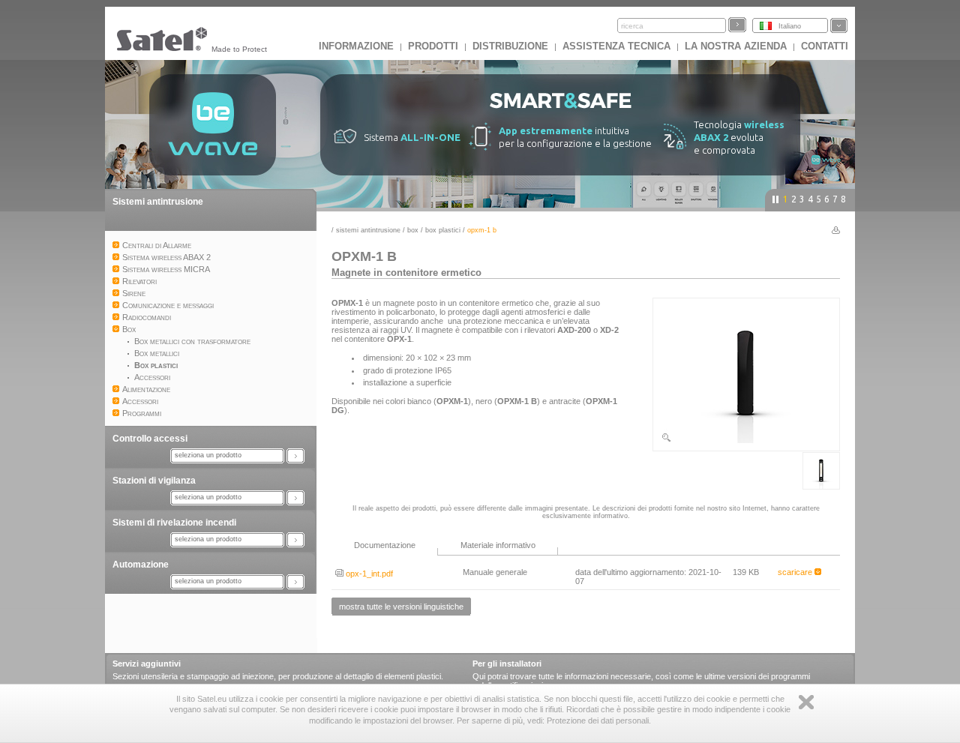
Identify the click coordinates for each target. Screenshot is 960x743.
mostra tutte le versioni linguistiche (401, 606)
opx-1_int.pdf (368, 573)
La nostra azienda (736, 46)
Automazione (140, 564)
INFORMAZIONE (356, 46)
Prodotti (433, 46)
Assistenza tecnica (616, 46)
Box (412, 230)
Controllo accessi (150, 438)
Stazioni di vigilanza (154, 480)
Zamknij (806, 702)
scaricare (796, 572)
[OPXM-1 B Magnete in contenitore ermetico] (746, 440)
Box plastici (442, 230)
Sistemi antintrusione (157, 201)
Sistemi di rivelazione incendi (174, 522)
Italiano (789, 26)
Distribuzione (510, 46)
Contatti (824, 46)
